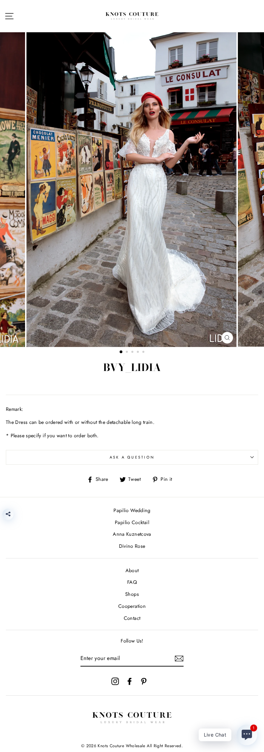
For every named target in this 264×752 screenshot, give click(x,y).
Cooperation (132, 606)
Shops (132, 594)
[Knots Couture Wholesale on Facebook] (129, 681)
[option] (132, 189)
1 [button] (121, 352)
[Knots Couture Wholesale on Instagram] (115, 681)
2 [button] (127, 352)
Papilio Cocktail (132, 522)
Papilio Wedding (131, 510)
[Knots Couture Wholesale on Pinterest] (143, 681)
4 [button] (138, 352)
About (132, 570)
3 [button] (133, 352)
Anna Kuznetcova (132, 534)
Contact (132, 618)
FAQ (132, 582)
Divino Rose (132, 546)
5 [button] (144, 352)
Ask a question (132, 457)
